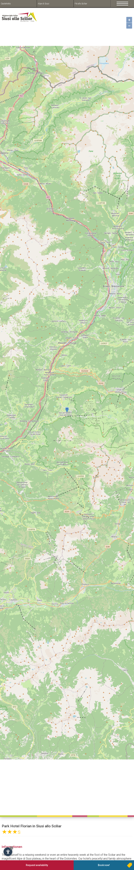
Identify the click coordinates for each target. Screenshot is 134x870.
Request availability (37, 865)
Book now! (104, 865)
